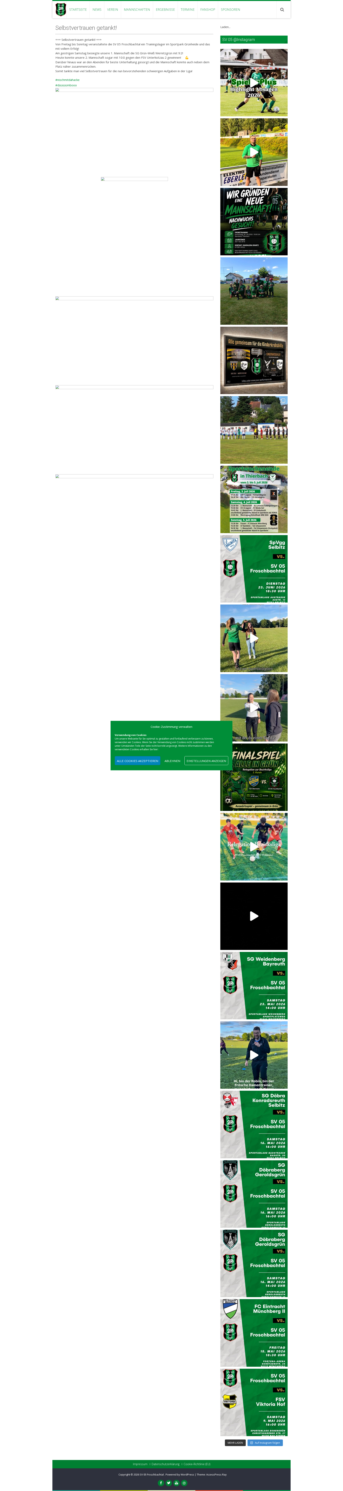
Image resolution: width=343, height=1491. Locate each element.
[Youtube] (176, 1483)
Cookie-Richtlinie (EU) (197, 1464)
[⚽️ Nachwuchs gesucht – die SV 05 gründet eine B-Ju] (254, 221)
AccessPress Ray (216, 1474)
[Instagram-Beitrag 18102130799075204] (254, 1263)
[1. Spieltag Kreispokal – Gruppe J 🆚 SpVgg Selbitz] (254, 430)
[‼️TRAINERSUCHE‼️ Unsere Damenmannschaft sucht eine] (254, 1055)
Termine (188, 9)
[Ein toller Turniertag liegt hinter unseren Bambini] (254, 291)
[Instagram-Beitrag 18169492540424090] (254, 985)
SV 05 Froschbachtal (152, 1474)
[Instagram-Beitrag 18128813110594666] (254, 1194)
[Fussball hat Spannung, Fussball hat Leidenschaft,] (254, 360)
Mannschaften (137, 9)
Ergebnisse (165, 9)
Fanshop (207, 9)
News (96, 9)
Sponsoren (230, 9)
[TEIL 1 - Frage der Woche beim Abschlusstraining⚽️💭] (254, 708)
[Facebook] (161, 1483)
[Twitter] (169, 1483)
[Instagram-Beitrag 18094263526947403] (254, 1124)
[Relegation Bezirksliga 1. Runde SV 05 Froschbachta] (254, 916)
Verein (112, 9)
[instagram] (184, 1483)
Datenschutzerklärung (165, 1464)
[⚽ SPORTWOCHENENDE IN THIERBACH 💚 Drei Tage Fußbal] (254, 499)
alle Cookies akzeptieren (137, 761)
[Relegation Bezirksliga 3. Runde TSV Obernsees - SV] (254, 777)
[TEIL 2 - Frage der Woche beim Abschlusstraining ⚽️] (254, 638)
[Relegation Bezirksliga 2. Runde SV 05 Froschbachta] (254, 846)
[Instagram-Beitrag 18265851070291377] (254, 1333)
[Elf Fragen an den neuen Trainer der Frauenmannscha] (254, 152)
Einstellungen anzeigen (206, 761)
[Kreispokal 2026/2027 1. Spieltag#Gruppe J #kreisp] (254, 569)
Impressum (140, 1464)
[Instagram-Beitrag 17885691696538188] (254, 1402)
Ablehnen (172, 761)
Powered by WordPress (180, 1474)
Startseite (78, 9)
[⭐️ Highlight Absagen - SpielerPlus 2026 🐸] (254, 82)
